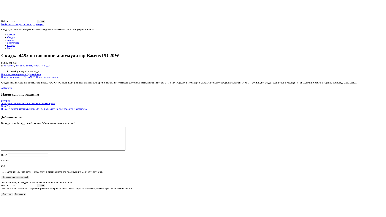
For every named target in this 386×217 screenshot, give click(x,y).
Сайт (3, 166)
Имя (4, 155)
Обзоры (11, 45)
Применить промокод (47, 77)
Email (5, 160)
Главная (11, 34)
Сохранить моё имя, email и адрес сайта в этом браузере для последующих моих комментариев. (54, 172)
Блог (9, 48)
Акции (10, 40)
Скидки (11, 37)
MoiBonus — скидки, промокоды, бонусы (22, 24)
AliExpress (6, 88)
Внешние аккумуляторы (27, 65)
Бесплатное (13, 42)
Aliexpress (8, 65)
